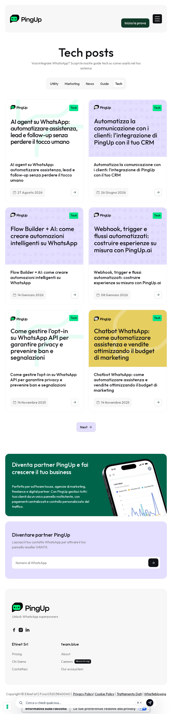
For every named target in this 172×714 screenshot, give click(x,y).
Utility (54, 84)
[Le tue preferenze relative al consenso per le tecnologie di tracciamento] (7, 707)
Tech (118, 84)
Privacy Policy (83, 694)
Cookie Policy (104, 694)
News (90, 84)
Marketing (72, 84)
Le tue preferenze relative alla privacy (104, 708)
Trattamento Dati (129, 694)
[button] (157, 18)
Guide (104, 84)
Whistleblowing (155, 694)
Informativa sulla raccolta (45, 708)
